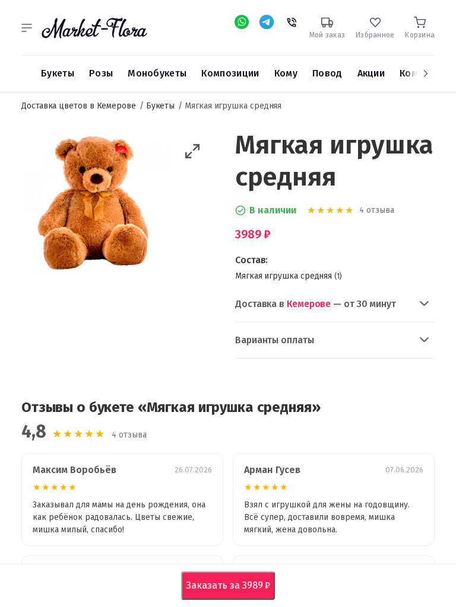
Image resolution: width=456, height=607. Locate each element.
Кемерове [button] (309, 303)
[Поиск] (26, 73)
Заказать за (231, 585)
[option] (95, 205)
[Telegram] (266, 22)
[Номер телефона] (291, 21)
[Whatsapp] (242, 22)
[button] (26, 28)
